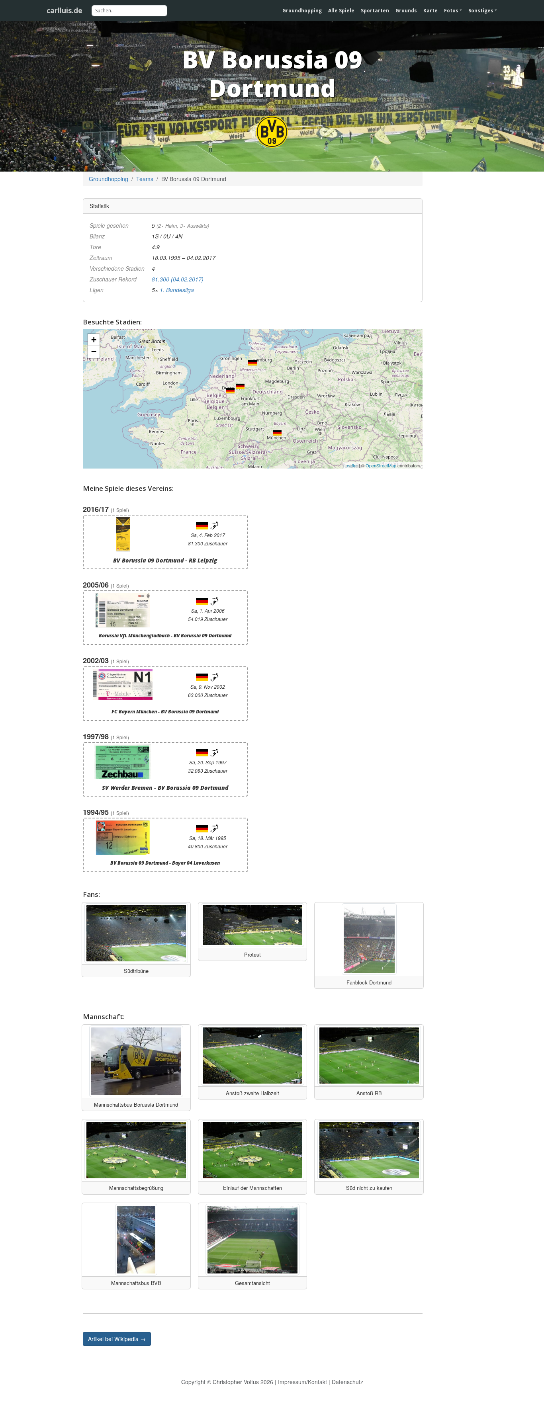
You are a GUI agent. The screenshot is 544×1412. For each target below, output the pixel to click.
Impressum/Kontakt (302, 1382)
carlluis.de (64, 10)
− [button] (93, 352)
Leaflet (351, 465)
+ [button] (93, 340)
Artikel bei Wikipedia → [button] (117, 1339)
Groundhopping (302, 10)
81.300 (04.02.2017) (178, 279)
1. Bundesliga (177, 290)
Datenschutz (347, 1382)
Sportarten (375, 10)
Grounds (406, 10)
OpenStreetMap (381, 465)
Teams (144, 179)
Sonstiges (480, 10)
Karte (430, 10)
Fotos (451, 10)
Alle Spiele (341, 10)
